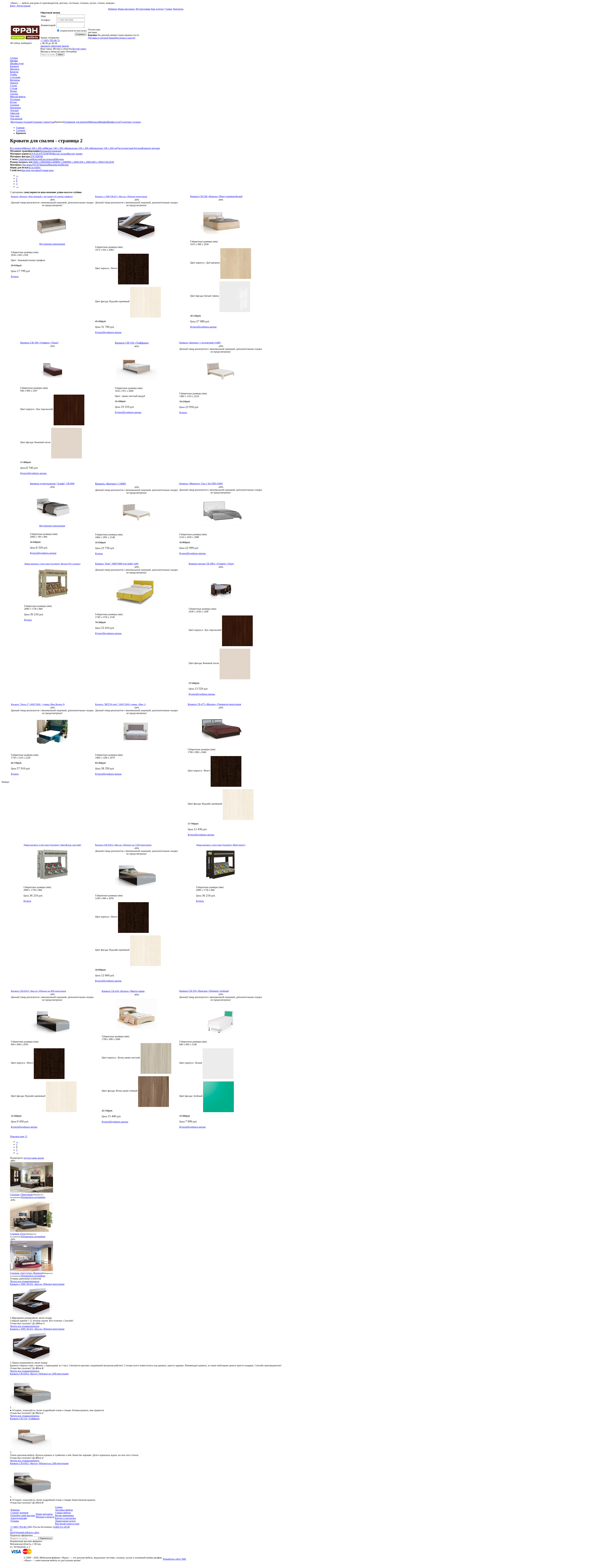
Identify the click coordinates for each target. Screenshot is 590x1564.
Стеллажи (15, 77)
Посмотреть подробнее (33, 1197)
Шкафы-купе (17, 63)
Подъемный (55, 151)
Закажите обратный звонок (54, 46)
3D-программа (143, 9)
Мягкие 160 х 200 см (34, 148)
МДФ (40, 156)
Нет (39, 167)
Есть (31, 167)
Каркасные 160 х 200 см (78, 148)
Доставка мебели (64, 1510)
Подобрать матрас (112, 332)
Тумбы (13, 74)
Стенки (14, 58)
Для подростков (125, 148)
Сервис (169, 9)
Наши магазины (126, 9)
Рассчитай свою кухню (67, 1523)
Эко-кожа (27, 164)
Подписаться (46, 1538)
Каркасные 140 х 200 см (104, 148)
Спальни (14, 105)
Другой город (79, 48)
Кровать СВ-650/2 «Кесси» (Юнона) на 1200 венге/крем (39, 1373)
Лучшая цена (47, 170)
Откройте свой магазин (22, 1515)
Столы (13, 85)
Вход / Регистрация (20, 5)
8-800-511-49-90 (61, 1527)
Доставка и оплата (97, 38)
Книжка (44, 151)
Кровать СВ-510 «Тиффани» (25, 1418)
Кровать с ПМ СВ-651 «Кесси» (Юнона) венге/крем (37, 1284)
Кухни (13, 102)
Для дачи (14, 116)
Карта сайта (33, 1532)
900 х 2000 (72, 162)
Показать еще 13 (18, 1136)
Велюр (65, 164)
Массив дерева (74, 153)
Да (35, 167)
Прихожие (15, 107)
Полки (13, 91)
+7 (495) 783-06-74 (50, 40)
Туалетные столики (130, 122)
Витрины (15, 80)
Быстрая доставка (31, 170)
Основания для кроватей (76, 122)
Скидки (14, 94)
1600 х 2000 (39, 162)
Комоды (14, 71)
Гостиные (15, 99)
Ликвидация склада (65, 1521)
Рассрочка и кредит (125, 38)
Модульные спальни (21, 122)
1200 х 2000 (84, 162)
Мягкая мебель (18, 96)
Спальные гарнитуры (43, 122)
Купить (15, 276)
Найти (60, 54)
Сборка (111, 38)
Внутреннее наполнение (52, 244)
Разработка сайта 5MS (174, 1559)
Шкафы (14, 60)
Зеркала (14, 82)
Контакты (178, 9)
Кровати (14, 66)
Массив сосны (59, 153)
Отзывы (14, 1521)
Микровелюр (55, 164)
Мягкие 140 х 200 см (55, 148)
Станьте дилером (19, 1512)
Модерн (59, 159)
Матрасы (14, 69)
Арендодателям (18, 1518)
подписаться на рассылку (73, 30)
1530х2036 (108, 162)
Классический (48, 159)
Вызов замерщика (64, 1515)
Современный (25, 159)
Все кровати (16, 148)
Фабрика (112, 9)
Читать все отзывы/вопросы (24, 1281)
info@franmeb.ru (18, 1532)
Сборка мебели (63, 1512)
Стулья (13, 88)
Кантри (37, 159)
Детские (14, 110)
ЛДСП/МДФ (45, 153)
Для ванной (16, 118)
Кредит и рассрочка (65, 1518)
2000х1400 (50, 162)
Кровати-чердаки (151, 148)
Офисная (14, 113)
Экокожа (43, 164)
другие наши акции (33, 1158)
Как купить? (157, 9)
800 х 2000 (61, 162)
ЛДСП (34, 153)
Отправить (81, 34)
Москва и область (45, 1516)
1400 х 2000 (97, 162)
